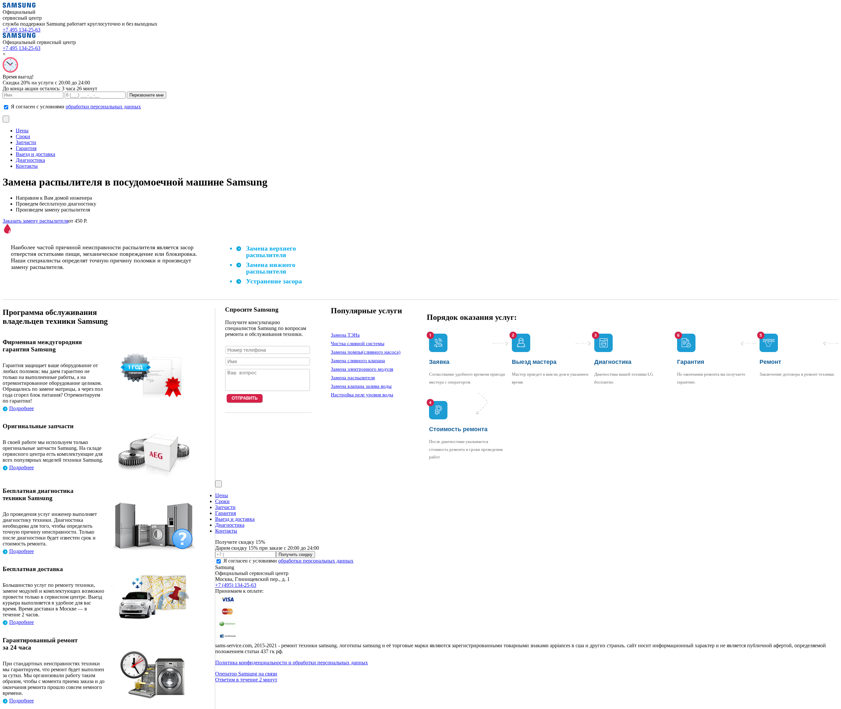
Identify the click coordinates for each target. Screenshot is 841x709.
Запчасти (26, 142)
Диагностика (30, 160)
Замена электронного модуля (362, 369)
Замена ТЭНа (345, 335)
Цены (22, 130)
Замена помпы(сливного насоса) (365, 352)
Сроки (23, 136)
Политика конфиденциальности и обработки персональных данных (291, 662)
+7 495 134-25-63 (21, 30)
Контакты (27, 166)
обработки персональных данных (103, 106)
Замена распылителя (353, 377)
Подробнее (21, 408)
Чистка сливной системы (357, 343)
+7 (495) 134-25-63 (235, 585)
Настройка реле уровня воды (362, 394)
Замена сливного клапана (358, 360)
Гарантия (26, 148)
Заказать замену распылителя (35, 221)
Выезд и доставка (35, 154)
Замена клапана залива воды (361, 386)
